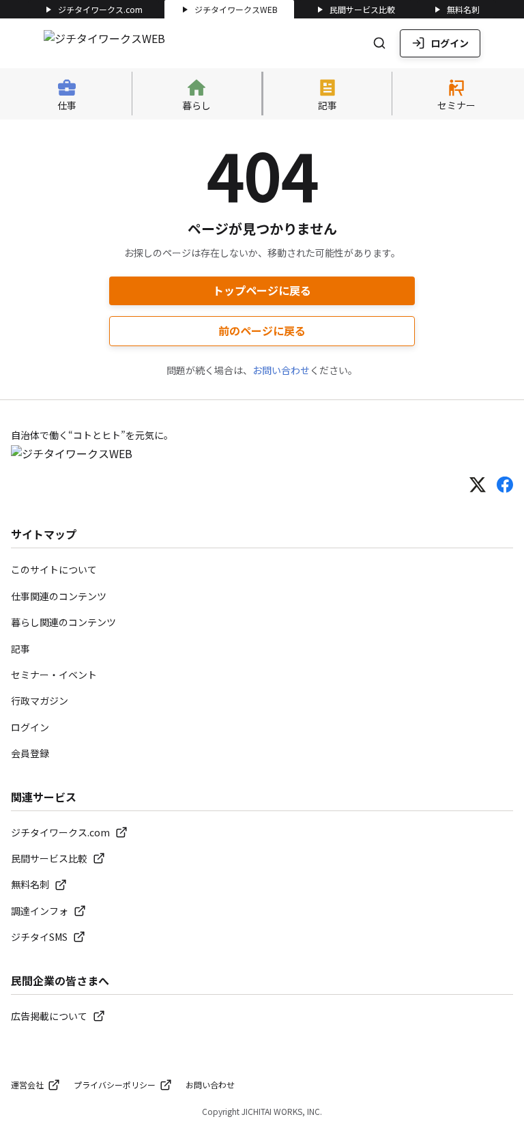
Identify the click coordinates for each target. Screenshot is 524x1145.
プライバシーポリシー (115, 1084)
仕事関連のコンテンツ (58, 596)
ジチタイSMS (39, 937)
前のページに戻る (262, 330)
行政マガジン (39, 700)
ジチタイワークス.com (100, 9)
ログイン (450, 43)
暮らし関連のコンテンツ (63, 622)
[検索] (379, 43)
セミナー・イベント (54, 674)
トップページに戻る (262, 290)
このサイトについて (54, 569)
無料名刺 (463, 9)
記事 (20, 648)
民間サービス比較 (362, 9)
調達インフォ (39, 911)
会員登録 (30, 753)
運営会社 (27, 1084)
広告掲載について (49, 1016)
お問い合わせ (281, 370)
